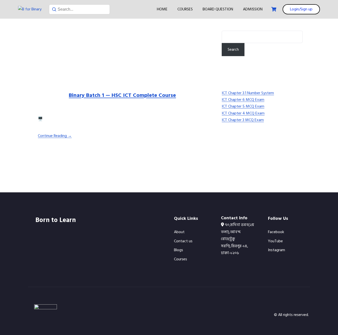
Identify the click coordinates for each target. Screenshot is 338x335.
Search (228, 27)
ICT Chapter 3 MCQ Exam (243, 120)
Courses (185, 9)
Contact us (183, 241)
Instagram (276, 250)
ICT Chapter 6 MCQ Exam (243, 99)
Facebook (276, 232)
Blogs (178, 250)
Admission (253, 9)
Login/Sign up (301, 9)
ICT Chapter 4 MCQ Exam (243, 113)
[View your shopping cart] (274, 9)
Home (162, 9)
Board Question (218, 9)
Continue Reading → (55, 136)
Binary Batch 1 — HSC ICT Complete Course (122, 95)
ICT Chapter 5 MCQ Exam (243, 106)
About (179, 232)
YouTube (275, 241)
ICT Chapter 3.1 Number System (248, 93)
